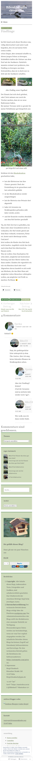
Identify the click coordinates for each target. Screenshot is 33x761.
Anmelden (10, 740)
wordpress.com (20, 613)
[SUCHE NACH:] (16, 490)
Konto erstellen (12, 738)
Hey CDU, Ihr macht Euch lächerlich (25, 307)
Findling (26, 299)
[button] (8, 82)
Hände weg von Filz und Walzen (8, 307)
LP (9, 477)
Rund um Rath (16, 299)
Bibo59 (24, 340)
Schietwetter (20, 467)
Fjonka (18, 324)
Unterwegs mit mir (15, 461)
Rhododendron (19, 173)
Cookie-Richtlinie (19, 753)
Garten (5, 299)
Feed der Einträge (12, 743)
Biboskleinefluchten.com (16, 9)
